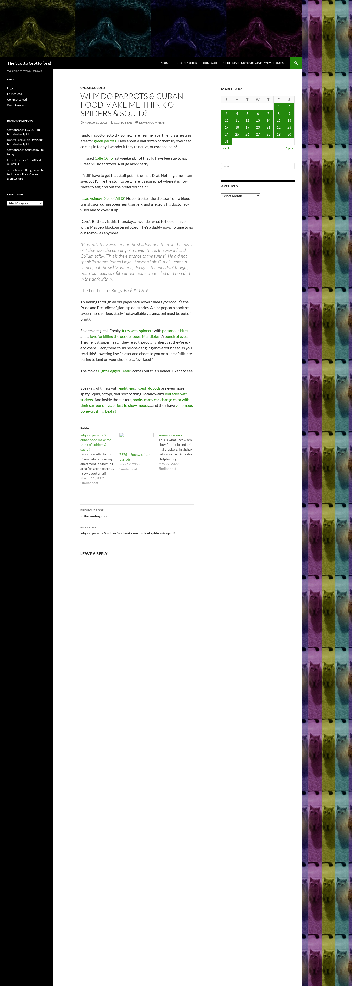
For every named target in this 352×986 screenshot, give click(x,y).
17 (226, 127)
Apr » (289, 148)
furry (126, 330)
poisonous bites (175, 330)
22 (279, 127)
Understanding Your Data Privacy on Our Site (255, 62)
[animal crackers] (178, 452)
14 (268, 120)
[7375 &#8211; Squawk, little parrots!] (136, 442)
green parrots (105, 140)
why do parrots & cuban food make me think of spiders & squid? (127, 530)
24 (226, 134)
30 (289, 134)
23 (289, 127)
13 (258, 120)
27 (258, 134)
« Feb (226, 148)
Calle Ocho (104, 158)
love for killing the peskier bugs (115, 336)
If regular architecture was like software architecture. (26, 174)
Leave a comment (152, 122)
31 (226, 141)
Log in (11, 88)
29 (279, 134)
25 (237, 134)
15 (279, 120)
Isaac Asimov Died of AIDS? (102, 198)
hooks (138, 399)
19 (247, 127)
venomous (184, 405)
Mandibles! (151, 336)
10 (226, 120)
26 (247, 134)
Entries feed (14, 94)
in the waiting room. (95, 513)
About (165, 62)
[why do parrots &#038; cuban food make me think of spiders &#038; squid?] (99, 459)
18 (237, 127)
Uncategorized (92, 88)
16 (289, 120)
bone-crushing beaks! (98, 411)
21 (268, 127)
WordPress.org (16, 105)
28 (268, 134)
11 (237, 120)
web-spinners (142, 330)
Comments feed (17, 99)
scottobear (123, 122)
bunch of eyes (176, 336)
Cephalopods (149, 388)
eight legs (127, 388)
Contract (210, 62)
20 (258, 127)
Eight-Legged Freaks (115, 370)
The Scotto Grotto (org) (29, 63)
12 (247, 120)
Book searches (186, 62)
